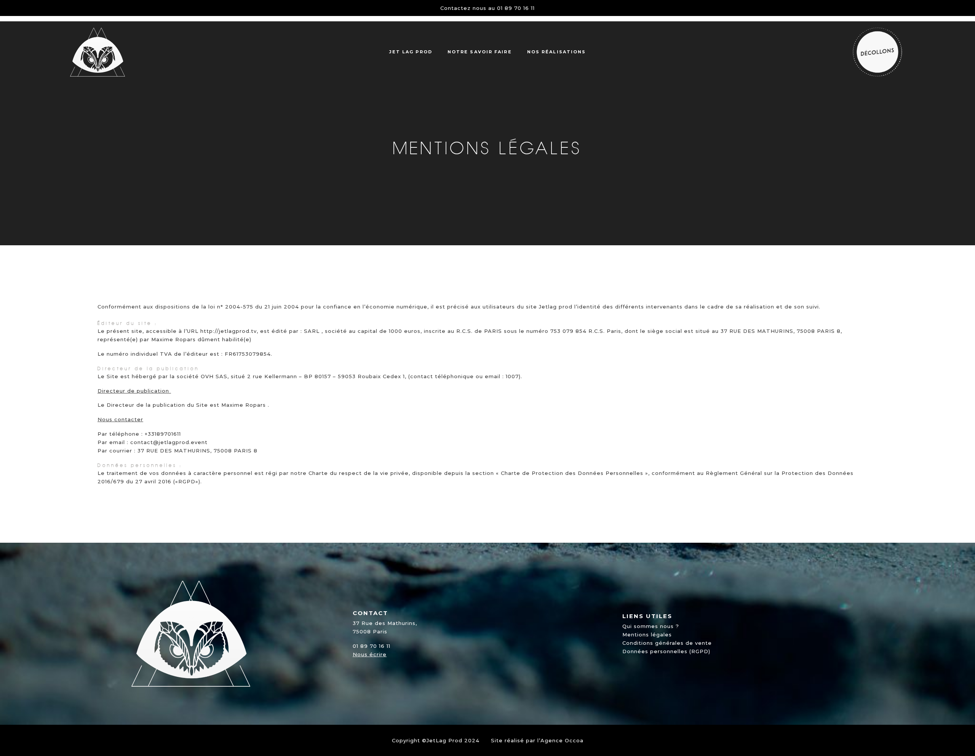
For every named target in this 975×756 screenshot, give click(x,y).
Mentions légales (647, 634)
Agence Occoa (561, 740)
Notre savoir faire (480, 51)
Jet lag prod (410, 51)
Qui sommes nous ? (650, 626)
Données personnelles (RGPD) (666, 651)
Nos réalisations (556, 51)
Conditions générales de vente (667, 643)
